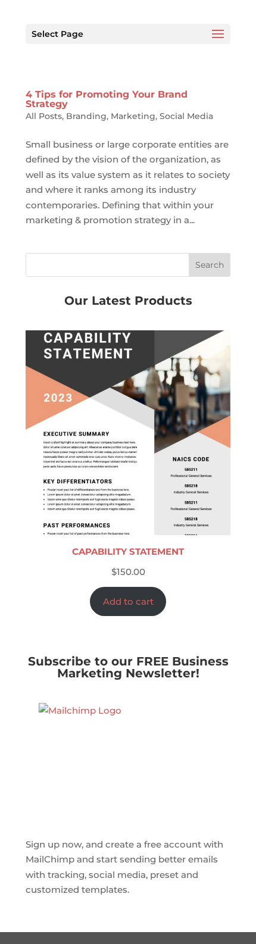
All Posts (44, 116)
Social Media (186, 116)
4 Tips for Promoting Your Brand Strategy (107, 99)
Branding (86, 116)
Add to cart (128, 601)
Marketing (133, 116)
